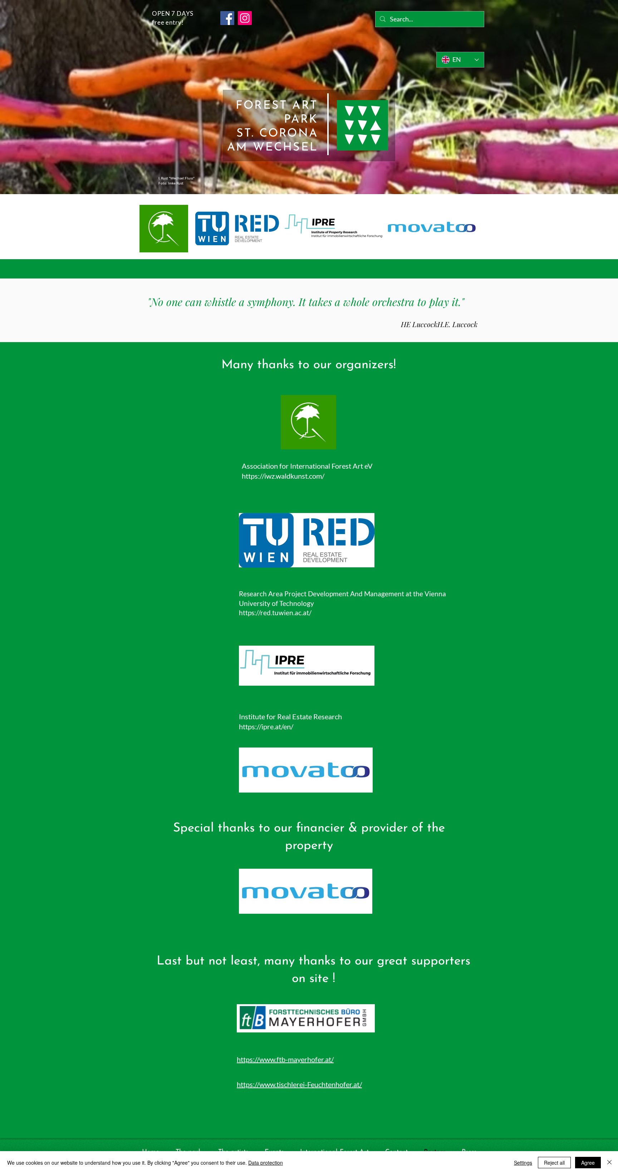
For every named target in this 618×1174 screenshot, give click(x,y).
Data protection (265, 1162)
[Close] (609, 1162)
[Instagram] (245, 18)
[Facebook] (227, 18)
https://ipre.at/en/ (266, 726)
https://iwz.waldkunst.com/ (283, 476)
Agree (588, 1162)
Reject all (554, 1162)
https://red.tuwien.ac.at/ (275, 612)
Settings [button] (523, 1162)
